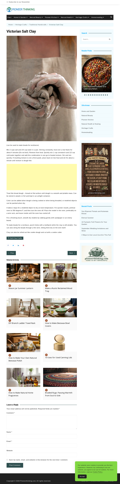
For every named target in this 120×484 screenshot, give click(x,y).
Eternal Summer (88, 218)
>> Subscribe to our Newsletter (18, 2)
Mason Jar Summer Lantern (21, 288)
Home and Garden (88, 111)
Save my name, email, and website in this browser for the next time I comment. (38, 460)
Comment (11, 413)
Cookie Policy (97, 472)
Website (10, 450)
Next (71, 253)
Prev (12, 253)
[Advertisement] (42, 177)
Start (10, 17)
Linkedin (19, 245)
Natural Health (66, 17)
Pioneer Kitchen (51, 17)
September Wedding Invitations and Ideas (95, 230)
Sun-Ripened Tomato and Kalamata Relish (94, 87)
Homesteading (96, 17)
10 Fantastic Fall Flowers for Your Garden (94, 223)
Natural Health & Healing (91, 124)
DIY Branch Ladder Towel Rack (22, 323)
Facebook (8, 245)
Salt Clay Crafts (16, 238)
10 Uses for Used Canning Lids (58, 357)
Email (9, 441)
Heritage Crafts (82, 17)
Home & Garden (20, 17)
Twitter (13, 245)
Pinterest (24, 245)
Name (9, 432)
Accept (82, 476)
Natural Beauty (35, 17)
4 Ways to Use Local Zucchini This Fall (96, 235)
